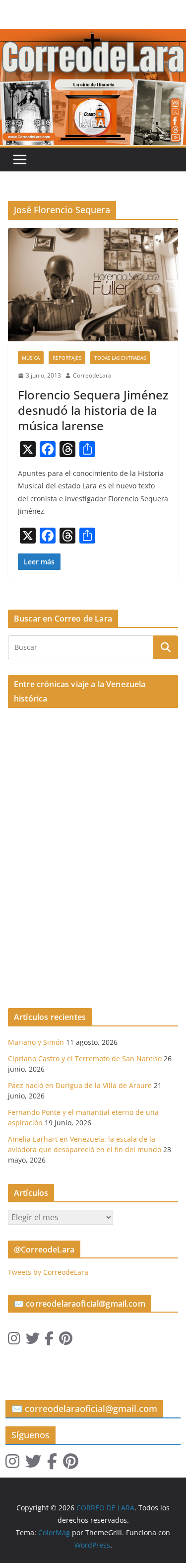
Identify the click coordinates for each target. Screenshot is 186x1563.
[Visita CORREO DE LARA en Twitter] (33, 1340)
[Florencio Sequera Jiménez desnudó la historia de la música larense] (93, 284)
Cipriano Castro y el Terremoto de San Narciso (85, 1058)
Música (31, 357)
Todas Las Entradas (120, 357)
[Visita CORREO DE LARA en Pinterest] (65, 1340)
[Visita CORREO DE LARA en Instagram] (14, 1340)
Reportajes (67, 357)
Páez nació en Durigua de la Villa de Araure (80, 1085)
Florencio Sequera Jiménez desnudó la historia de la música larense (93, 410)
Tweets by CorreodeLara (48, 1272)
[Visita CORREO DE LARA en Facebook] (49, 1340)
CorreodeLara (92, 375)
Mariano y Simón (36, 1042)
